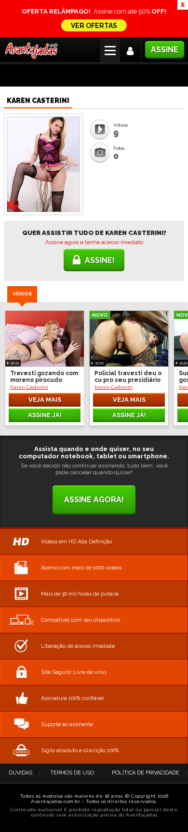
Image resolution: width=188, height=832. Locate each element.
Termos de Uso (72, 773)
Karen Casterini (29, 387)
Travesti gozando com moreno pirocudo (44, 376)
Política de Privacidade (145, 773)
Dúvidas (20, 773)
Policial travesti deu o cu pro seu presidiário (127, 376)
